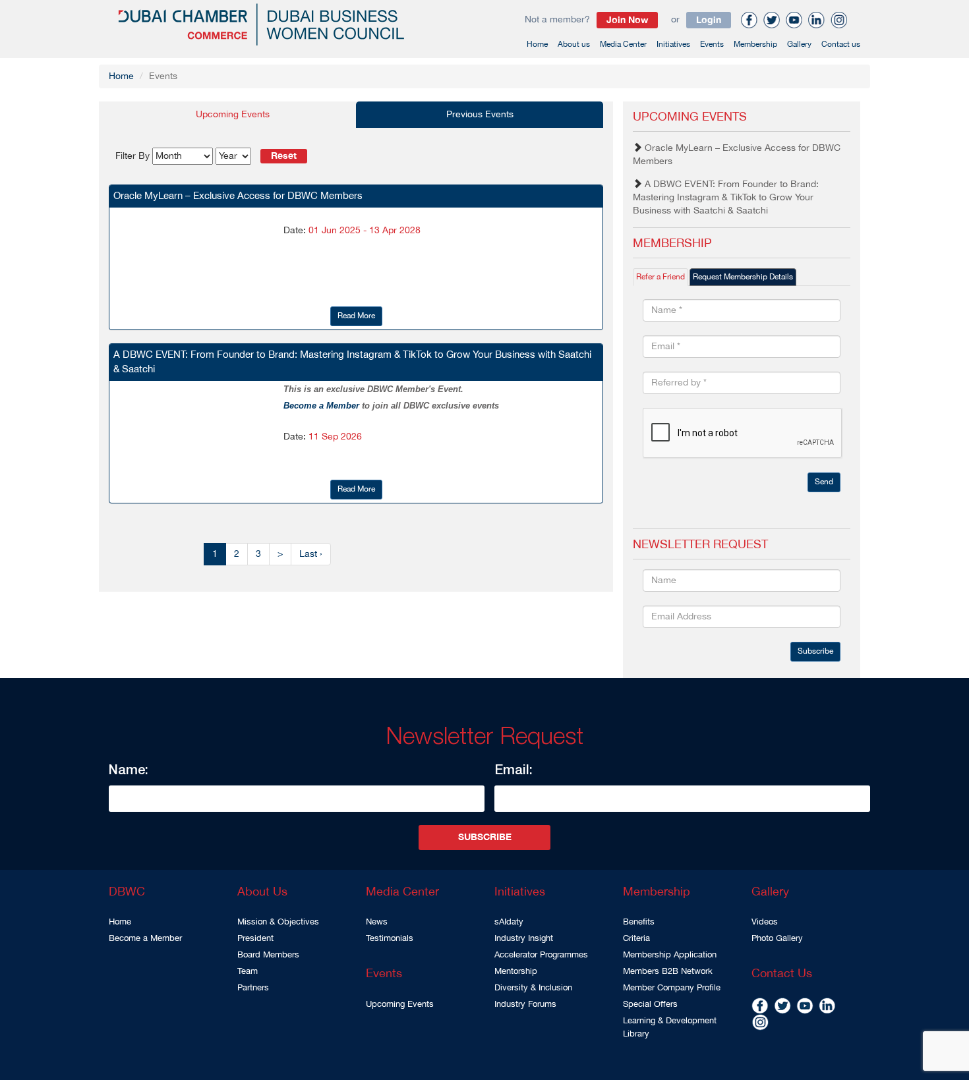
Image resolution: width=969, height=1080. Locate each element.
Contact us (840, 44)
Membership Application (670, 954)
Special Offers (650, 1004)
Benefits (639, 921)
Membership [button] (755, 44)
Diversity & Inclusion (533, 987)
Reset (284, 156)
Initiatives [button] (673, 44)
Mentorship (515, 971)
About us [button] (574, 44)
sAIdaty (508, 921)
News (377, 921)
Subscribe (815, 651)
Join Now (627, 20)
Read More (356, 316)
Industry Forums (525, 1004)
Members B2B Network (668, 971)
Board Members (268, 954)
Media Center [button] (623, 44)
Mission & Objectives (278, 921)
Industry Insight (523, 938)
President (255, 938)
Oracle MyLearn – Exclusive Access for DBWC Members (736, 155)
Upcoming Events (400, 1004)
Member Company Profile (671, 987)
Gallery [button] (799, 44)
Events (712, 44)
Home (537, 44)
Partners (253, 987)
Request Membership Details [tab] (743, 277)
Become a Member (322, 406)
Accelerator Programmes (541, 954)
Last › (310, 554)
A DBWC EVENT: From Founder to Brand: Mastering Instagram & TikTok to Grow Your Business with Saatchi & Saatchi (726, 197)
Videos (764, 921)
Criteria (636, 938)
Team (247, 971)
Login (708, 20)
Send (824, 482)
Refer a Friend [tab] (660, 277)
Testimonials (389, 938)
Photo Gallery (777, 938)
